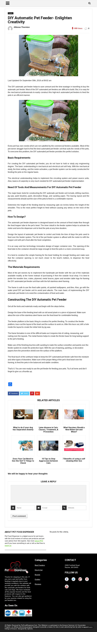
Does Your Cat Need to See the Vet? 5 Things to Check (23, 461)
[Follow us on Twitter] (73, 579)
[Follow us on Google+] (80, 579)
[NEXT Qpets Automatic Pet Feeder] (94, 626)
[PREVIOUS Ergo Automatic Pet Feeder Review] (2, 626)
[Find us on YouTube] (67, 586)
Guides (11, 13)
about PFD (39, 541)
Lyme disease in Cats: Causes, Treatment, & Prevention (48, 429)
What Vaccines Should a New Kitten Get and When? (74, 429)
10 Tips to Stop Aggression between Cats (48, 461)
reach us (8, 545)
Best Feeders (40, 565)
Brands (37, 575)
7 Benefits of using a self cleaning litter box (74, 460)
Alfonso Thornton (22, 27)
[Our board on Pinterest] (87, 579)
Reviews (38, 584)
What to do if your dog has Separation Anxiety (23, 428)
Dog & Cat (38, 570)
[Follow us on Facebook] (67, 579)
